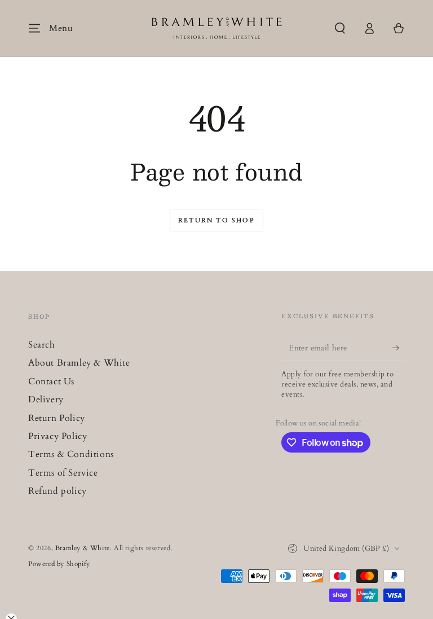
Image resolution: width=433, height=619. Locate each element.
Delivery (46, 399)
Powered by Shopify (59, 563)
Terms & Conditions (71, 454)
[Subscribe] (398, 347)
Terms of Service (63, 473)
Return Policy (56, 418)
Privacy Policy (57, 436)
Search (41, 345)
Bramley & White (82, 547)
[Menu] (34, 28)
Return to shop (216, 220)
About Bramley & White (79, 363)
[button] (340, 28)
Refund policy (57, 491)
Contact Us (51, 381)
